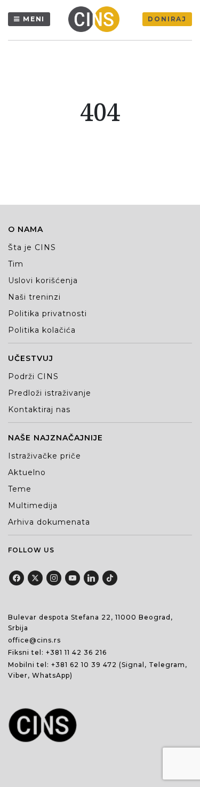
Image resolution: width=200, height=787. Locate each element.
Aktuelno (27, 472)
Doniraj (167, 19)
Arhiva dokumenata (49, 522)
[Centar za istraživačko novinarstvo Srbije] (96, 19)
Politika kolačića (42, 330)
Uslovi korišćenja (43, 280)
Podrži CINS (33, 376)
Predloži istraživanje (49, 393)
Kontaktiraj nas (39, 409)
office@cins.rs (34, 640)
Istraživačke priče (44, 456)
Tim (15, 264)
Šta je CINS (32, 247)
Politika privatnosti (47, 313)
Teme (19, 489)
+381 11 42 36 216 (76, 652)
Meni (34, 19)
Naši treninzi (34, 297)
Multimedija (33, 505)
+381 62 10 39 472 (84, 665)
